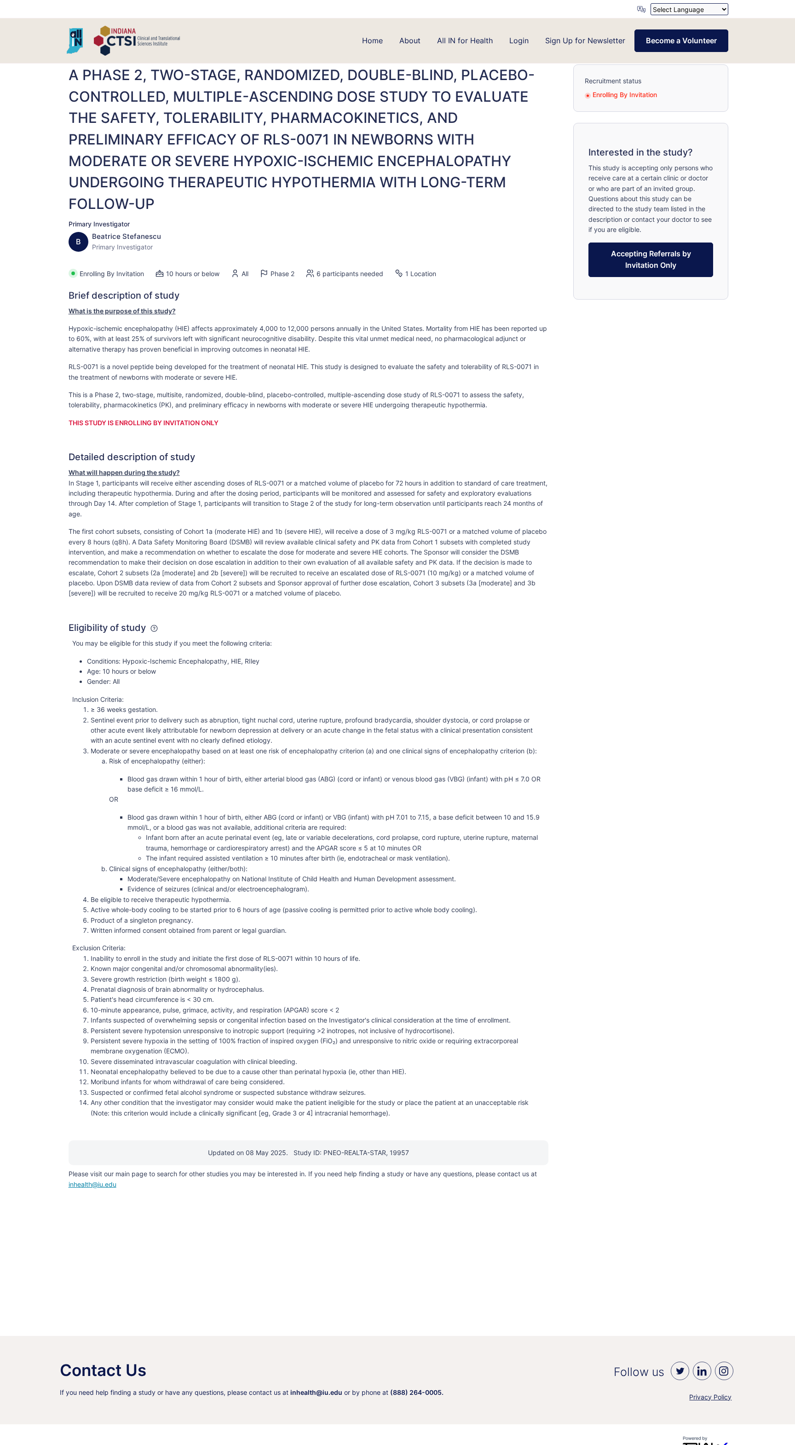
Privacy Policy (710, 1397)
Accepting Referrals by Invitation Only (651, 259)
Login (519, 40)
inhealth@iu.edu (92, 1184)
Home (372, 40)
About (410, 40)
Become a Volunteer (681, 40)
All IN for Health (465, 40)
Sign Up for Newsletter (585, 40)
